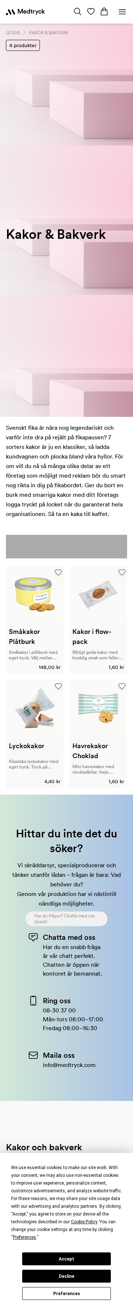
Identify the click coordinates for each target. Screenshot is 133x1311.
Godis (13, 32)
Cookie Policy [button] (84, 1221)
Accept (66, 1259)
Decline (66, 1276)
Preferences (66, 1293)
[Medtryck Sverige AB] (25, 12)
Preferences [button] (24, 1237)
